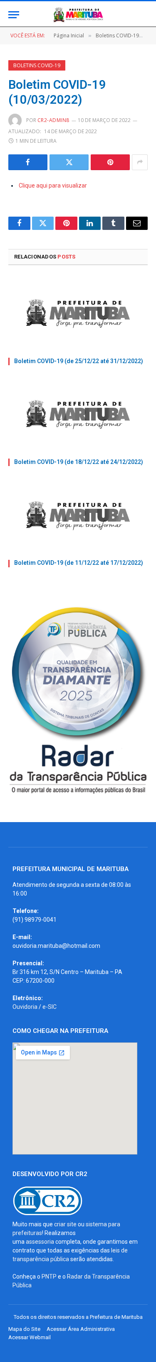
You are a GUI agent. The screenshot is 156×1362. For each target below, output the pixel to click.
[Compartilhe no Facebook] (27, 162)
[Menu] (13, 14)
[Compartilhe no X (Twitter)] (69, 162)
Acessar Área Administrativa (81, 1329)
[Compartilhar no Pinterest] (110, 162)
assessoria (40, 1241)
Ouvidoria (24, 1006)
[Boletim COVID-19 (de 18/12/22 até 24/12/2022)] (78, 415)
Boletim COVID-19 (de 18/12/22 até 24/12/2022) (78, 462)
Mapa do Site (24, 1329)
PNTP (49, 1276)
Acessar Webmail (29, 1337)
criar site (65, 1224)
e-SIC (49, 1006)
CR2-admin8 (53, 120)
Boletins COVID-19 (36, 65)
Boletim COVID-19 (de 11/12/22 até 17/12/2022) (78, 562)
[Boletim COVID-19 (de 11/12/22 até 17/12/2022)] (78, 515)
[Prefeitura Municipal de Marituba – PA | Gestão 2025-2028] (78, 14)
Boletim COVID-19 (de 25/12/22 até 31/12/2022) (78, 361)
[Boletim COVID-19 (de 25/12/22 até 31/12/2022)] (78, 314)
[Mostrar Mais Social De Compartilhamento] (140, 162)
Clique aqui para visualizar (53, 185)
